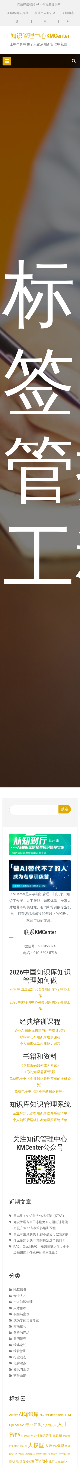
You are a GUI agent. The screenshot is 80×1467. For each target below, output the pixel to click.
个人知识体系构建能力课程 (40, 1044)
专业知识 (33, 1424)
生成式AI (63, 1461)
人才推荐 (19, 1308)
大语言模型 (54, 1446)
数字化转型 (64, 1454)
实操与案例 (21, 1314)
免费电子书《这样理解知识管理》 (40, 1091)
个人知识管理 (23, 1302)
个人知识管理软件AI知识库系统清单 (40, 1120)
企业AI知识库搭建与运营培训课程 (40, 1031)
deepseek (57, 1415)
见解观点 (19, 1363)
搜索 (64, 809)
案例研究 (19, 1339)
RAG (22, 1425)
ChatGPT (44, 1415)
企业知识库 (27, 1435)
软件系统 (19, 1375)
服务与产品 (21, 1333)
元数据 (57, 1436)
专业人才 (19, 1296)
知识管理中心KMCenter (40, 35)
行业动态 (19, 1357)
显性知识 (28, 1461)
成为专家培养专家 (26, 1320)
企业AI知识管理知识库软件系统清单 (40, 1113)
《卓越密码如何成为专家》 (40, 1065)
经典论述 (19, 1345)
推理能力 (53, 1454)
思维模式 (30, 1454)
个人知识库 (49, 1425)
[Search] (74, 61)
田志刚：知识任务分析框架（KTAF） (39, 1216)
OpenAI (14, 1425)
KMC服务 (19, 1290)
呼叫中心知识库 (18, 1446)
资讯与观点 (21, 1369)
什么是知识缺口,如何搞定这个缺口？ (39, 1240)
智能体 (41, 1461)
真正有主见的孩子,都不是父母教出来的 (40, 1234)
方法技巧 (19, 1326)
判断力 (66, 1435)
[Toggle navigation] (7, 61)
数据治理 (15, 1461)
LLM (68, 1415)
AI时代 (13, 1415)
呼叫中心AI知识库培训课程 (40, 1037)
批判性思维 (41, 1454)
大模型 (36, 1445)
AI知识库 (29, 1414)
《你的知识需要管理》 (40, 1072)
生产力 (53, 1461)
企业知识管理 (43, 1435)
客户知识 (20, 1454)
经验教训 (19, 1351)
